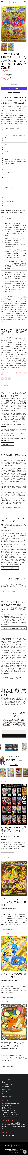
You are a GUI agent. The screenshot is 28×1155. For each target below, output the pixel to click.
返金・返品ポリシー (8, 444)
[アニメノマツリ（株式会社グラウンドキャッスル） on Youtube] (13, 1136)
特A (4, 78)
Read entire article (8, 854)
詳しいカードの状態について (10, 568)
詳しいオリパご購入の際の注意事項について (14, 628)
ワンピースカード (8, 858)
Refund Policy (6, 1094)
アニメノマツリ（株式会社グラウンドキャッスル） (17, 1149)
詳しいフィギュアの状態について (11, 591)
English (7, 1145)
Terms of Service (7, 1096)
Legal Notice (5, 1091)
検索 (3, 1082)
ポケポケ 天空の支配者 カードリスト (13, 975)
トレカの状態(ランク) (8, 75)
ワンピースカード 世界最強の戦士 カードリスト (13, 830)
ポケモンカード (7, 933)
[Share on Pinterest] (9, 378)
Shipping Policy (6, 1089)
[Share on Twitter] (6, 378)
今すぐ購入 (14, 764)
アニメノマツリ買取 (7, 1084)
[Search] (25, 2)
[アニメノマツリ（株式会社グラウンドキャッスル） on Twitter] (3, 1136)
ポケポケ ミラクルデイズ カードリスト (13, 1044)
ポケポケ (6, 1001)
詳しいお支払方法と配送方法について (12, 507)
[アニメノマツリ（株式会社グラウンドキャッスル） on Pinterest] (6, 1136)
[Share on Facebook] (2, 378)
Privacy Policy (6, 1087)
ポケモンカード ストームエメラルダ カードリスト (13, 902)
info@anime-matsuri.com (9, 1116)
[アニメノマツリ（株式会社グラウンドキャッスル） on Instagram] (10, 1136)
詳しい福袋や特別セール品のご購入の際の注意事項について (14, 678)
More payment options (14, 92)
